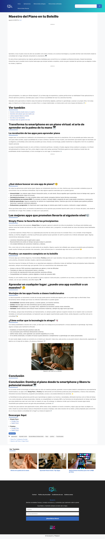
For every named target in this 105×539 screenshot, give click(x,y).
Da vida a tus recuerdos (17, 118)
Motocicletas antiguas (40, 4)
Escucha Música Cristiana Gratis (36, 436)
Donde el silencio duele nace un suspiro (22, 112)
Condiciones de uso (57, 494)
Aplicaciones (27, 4)
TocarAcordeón (59, 436)
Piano (47, 436)
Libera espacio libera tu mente (19, 116)
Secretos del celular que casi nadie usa (22, 114)
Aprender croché (23, 436)
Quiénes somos (68, 494)
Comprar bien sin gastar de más (20, 119)
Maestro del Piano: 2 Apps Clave (20, 441)
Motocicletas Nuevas (23, 8)
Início (19, 4)
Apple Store (15, 423)
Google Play (15, 421)
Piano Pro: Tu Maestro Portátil (19, 439)
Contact (34, 494)
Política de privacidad (44, 494)
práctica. (52, 436)
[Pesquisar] (99, 6)
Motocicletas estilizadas (55, 4)
